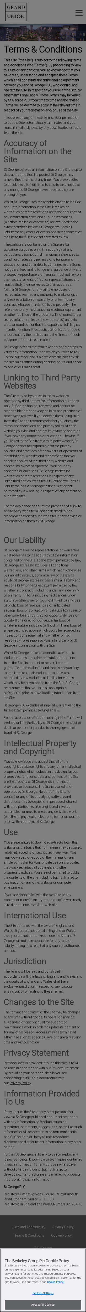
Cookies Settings (43, 1293)
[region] (43, 1280)
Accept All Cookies (42, 1304)
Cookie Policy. (55, 1282)
